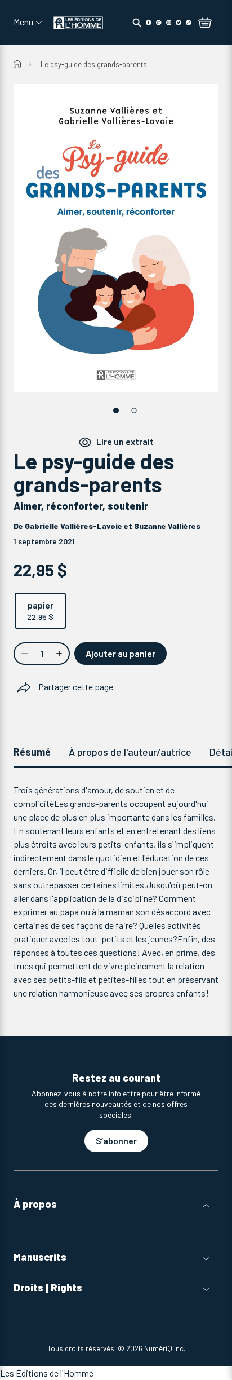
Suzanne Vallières (167, 526)
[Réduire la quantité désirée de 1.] (24, 653)
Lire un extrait (125, 441)
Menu (23, 22)
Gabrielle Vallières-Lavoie (73, 526)
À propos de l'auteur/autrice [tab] (130, 752)
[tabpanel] (116, 891)
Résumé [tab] (32, 752)
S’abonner (116, 1140)
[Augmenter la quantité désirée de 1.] (60, 653)
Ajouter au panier (120, 653)
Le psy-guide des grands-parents (94, 64)
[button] (116, 1204)
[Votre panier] (205, 24)
